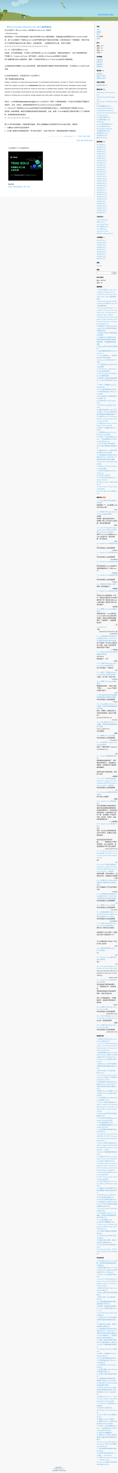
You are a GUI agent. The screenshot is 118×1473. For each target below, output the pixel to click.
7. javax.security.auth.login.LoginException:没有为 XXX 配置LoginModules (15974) (107, 1077)
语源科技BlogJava (59, 1469)
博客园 (10, 187)
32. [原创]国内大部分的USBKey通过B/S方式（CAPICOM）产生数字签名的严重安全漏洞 (107, 457)
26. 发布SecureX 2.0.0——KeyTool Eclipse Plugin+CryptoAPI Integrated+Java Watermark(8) (107, 1399)
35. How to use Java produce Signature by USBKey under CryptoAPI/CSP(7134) (107, 1226)
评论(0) (80, 136)
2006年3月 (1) (101, 254)
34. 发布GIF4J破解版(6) (104, 1433)
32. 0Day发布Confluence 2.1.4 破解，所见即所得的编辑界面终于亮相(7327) (106, 1215)
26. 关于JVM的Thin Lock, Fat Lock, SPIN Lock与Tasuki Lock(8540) (107, 1183)
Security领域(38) (102, 126)
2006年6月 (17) (102, 192)
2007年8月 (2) (101, 165)
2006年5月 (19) (102, 194)
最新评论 (100, 66)
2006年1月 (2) (101, 203)
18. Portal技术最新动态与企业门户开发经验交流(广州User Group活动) (107, 391)
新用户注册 (80, 140)
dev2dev (99, 266)
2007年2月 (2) (101, 174)
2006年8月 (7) (101, 188)
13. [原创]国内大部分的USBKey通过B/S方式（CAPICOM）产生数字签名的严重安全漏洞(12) (107, 1331)
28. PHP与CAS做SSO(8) (104, 1408)
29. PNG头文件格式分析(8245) (107, 1199)
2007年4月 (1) (101, 170)
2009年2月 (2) (101, 147)
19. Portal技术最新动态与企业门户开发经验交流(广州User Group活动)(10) (107, 1360)
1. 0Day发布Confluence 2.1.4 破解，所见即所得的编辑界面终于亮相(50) (107, 1263)
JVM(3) (99, 122)
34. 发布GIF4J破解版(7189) (105, 1222)
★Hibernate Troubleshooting (106, 92)
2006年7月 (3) (101, 245)
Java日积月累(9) (102, 117)
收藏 (88, 136)
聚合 (98, 36)
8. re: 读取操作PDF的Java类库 (106, 584)
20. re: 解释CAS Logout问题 (106, 735)
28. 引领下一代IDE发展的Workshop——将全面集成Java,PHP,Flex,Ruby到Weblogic (107, 439)
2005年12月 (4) (102, 206)
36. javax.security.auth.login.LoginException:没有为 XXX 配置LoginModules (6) (107, 1444)
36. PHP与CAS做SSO (103, 475)
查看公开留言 (101, 76)
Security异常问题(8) (103, 124)
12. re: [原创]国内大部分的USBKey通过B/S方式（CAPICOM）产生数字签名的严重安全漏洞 (107, 638)
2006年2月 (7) (101, 201)
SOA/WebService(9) (103, 129)
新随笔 (99, 32)
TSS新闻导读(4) (102, 131)
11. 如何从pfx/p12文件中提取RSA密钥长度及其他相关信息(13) (107, 1319)
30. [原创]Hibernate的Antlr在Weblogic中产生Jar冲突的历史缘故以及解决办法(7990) (107, 1204)
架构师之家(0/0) (102, 85)
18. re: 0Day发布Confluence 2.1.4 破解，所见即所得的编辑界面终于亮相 (107, 706)
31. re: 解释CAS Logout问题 (106, 905)
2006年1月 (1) (101, 258)
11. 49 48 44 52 (101, 627)
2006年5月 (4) (101, 249)
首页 (98, 29)
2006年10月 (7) (102, 183)
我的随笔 (100, 60)
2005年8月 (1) (101, 212)
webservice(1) (101, 231)
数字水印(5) (100, 138)
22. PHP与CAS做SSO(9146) (105, 1161)
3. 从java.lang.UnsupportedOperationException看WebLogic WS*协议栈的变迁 (107, 303)
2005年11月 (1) (102, 208)
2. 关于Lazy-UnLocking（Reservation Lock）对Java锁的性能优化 (107, 296)
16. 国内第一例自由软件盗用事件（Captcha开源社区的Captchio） (107, 380)
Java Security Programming (105, 113)
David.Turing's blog (105, 14)
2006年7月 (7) (101, 190)
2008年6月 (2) (101, 151)
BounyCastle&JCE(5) (103, 108)
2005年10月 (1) (102, 210)
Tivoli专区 (100, 229)
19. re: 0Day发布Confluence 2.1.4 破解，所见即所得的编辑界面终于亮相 (107, 724)
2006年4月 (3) (101, 252)
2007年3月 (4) (101, 172)
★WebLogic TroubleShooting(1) (107, 101)
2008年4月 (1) (101, 154)
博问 (25, 187)
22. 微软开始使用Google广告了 (107, 410)
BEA (6, 108)
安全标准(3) (100, 135)
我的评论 (100, 62)
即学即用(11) (101, 133)
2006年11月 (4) (102, 243)
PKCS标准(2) (101, 226)
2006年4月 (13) (102, 197)
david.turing (68, 136)
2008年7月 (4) (101, 149)
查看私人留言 (101, 78)
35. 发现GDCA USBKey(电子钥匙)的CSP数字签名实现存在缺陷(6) (107, 1437)
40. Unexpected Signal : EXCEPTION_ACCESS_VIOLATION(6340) (107, 1251)
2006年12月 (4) (102, 179)
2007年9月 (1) (101, 163)
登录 (18, 148)
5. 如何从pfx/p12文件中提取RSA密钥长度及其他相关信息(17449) (107, 1066)
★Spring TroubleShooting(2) (106, 97)
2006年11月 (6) (102, 181)
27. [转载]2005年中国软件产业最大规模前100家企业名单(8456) (107, 1190)
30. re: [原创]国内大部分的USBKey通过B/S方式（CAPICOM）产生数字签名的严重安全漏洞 (107, 896)
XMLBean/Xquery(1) (103, 233)
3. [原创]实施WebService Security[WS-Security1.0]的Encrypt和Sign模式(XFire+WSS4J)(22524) (107, 1055)
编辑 (85, 136)
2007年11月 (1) (102, 161)
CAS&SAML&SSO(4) (103, 110)
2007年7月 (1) (101, 240)
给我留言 (100, 74)
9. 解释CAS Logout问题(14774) (107, 1091)
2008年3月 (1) (101, 156)
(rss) (98, 95)
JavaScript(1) (101, 115)
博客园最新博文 (18, 187)
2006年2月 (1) (101, 256)
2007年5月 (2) (101, 167)
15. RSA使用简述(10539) (105, 1122)
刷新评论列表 (88, 140)
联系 (98, 34)
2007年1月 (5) (101, 176)
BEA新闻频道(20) (102, 106)
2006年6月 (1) (101, 247)
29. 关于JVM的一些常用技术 (106, 443)
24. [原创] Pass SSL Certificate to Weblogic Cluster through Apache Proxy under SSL (107, 419)
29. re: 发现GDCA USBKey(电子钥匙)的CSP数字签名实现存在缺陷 (107, 882)
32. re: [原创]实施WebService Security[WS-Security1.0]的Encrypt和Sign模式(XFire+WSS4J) (107, 914)
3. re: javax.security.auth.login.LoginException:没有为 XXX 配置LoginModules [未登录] (107, 530)
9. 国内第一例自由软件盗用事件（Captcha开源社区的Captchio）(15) (107, 1308)
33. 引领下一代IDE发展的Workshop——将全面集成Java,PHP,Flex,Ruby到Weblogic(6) (107, 1428)
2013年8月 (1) (101, 145)
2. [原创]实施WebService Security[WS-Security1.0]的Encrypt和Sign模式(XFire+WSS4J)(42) (107, 1270)
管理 (28, 187)
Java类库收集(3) (102, 119)
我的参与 (100, 64)
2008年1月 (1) (101, 158)
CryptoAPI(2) (101, 220)
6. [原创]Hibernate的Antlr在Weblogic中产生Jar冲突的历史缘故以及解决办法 (107, 328)
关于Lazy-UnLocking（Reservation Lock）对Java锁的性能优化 (29, 27)
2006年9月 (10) (102, 185)
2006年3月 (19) (102, 199)
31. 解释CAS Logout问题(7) (106, 1419)
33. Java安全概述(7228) (104, 1220)
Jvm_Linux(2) (101, 224)
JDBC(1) (99, 222)
